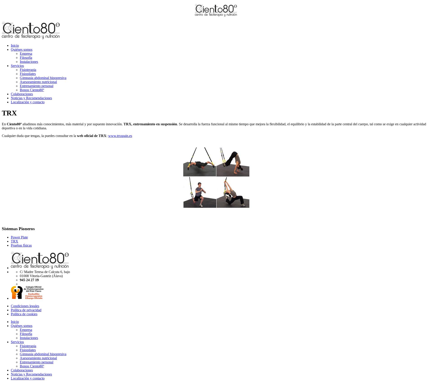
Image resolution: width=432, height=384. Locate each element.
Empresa (26, 53)
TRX (14, 241)
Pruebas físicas (21, 245)
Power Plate (19, 237)
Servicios (17, 66)
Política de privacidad (26, 310)
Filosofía (26, 58)
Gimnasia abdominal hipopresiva (43, 78)
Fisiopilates (28, 74)
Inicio (15, 45)
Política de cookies (24, 314)
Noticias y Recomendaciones (31, 98)
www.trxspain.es (120, 136)
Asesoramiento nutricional (38, 82)
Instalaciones (29, 62)
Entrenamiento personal (36, 86)
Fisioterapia (28, 70)
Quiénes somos (21, 49)
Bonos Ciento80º (32, 90)
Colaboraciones (22, 94)
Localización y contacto (28, 102)
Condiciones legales (25, 306)
